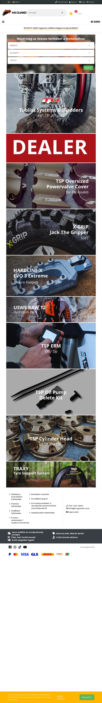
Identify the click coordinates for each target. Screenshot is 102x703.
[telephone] (56, 2)
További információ (61, 697)
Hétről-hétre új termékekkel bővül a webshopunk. (51, 28)
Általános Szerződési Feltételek (16, 496)
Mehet (88, 68)
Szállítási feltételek (16, 512)
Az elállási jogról (39, 499)
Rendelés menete (40, 494)
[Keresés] (62, 12)
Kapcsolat (73, 512)
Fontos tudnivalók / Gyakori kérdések (20, 520)
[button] (80, 13)
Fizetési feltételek (16, 505)
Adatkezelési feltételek (43, 513)
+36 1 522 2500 (75, 506)
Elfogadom (87, 697)
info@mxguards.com (79, 508)
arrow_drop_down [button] (89, 45)
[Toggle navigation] (3, 22)
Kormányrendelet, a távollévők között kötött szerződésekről (43, 505)
